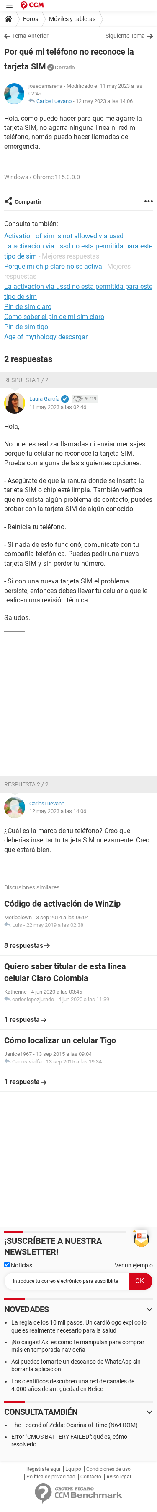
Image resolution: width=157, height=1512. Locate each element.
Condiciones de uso (108, 1469)
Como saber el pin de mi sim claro (54, 317)
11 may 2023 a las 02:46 (57, 407)
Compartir (28, 201)
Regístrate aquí (43, 1469)
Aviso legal (118, 1477)
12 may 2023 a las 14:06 (104, 101)
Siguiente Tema (125, 35)
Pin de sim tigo (26, 327)
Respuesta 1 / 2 (26, 380)
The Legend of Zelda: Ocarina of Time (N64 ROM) (74, 1425)
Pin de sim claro (27, 307)
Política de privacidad (50, 1477)
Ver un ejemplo (134, 1265)
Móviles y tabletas (72, 19)
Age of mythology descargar (46, 337)
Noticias (21, 1265)
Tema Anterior (30, 35)
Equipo (73, 1469)
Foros (30, 19)
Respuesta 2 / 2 (26, 784)
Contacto (90, 1477)
